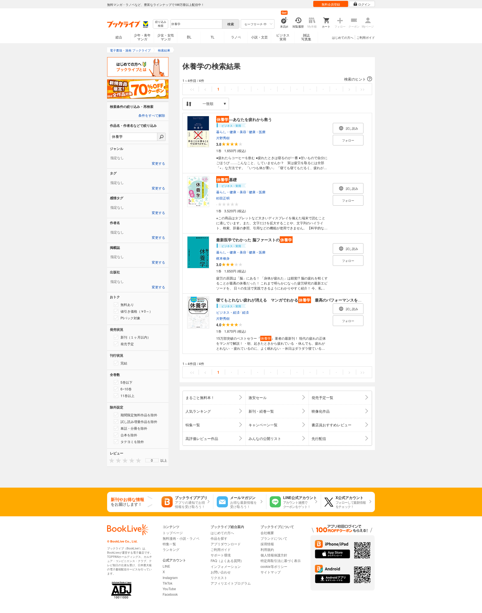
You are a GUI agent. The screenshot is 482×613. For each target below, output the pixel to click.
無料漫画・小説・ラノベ (181, 538)
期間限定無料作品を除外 (138, 414)
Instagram (170, 577)
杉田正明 (223, 198)
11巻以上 (127, 395)
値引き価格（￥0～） (136, 311)
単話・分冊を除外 (133, 428)
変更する (158, 164)
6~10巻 (126, 388)
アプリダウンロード (226, 543)
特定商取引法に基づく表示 (281, 560)
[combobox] (196, 24)
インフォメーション (226, 566)
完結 (123, 363)
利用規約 (267, 549)
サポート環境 (221, 555)
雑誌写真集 (306, 37)
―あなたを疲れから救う (244, 119)
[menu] (152, 460)
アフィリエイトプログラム (231, 583)
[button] (277, 79)
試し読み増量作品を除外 (138, 421)
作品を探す (219, 538)
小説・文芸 (259, 37)
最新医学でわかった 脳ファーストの (254, 239)
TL (213, 37)
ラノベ (236, 37)
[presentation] (110, 460)
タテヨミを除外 (132, 441)
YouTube (169, 588)
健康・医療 (257, 131)
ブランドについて (274, 538)
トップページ (173, 532)
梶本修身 (223, 258)
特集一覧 (169, 543)
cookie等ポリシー (274, 566)
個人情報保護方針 (274, 555)
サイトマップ (271, 572)
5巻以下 (126, 382)
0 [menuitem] (152, 460)
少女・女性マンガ (165, 37)
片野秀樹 (223, 137)
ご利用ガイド (365, 37)
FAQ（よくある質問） (227, 560)
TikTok (167, 583)
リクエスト (219, 577)
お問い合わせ (221, 572)
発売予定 (127, 343)
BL (189, 37)
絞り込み (160, 23)
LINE (166, 566)
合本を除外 (128, 434)
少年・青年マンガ (142, 37)
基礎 (227, 179)
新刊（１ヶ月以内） (135, 337)
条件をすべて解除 (151, 116)
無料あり (127, 304)
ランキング (171, 549)
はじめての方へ (342, 37)
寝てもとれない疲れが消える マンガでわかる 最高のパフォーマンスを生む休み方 (296, 300)
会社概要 (267, 532)
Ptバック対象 (130, 317)
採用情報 (267, 543)
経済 (245, 312)
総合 (118, 37)
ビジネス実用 (283, 37)
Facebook (170, 594)
